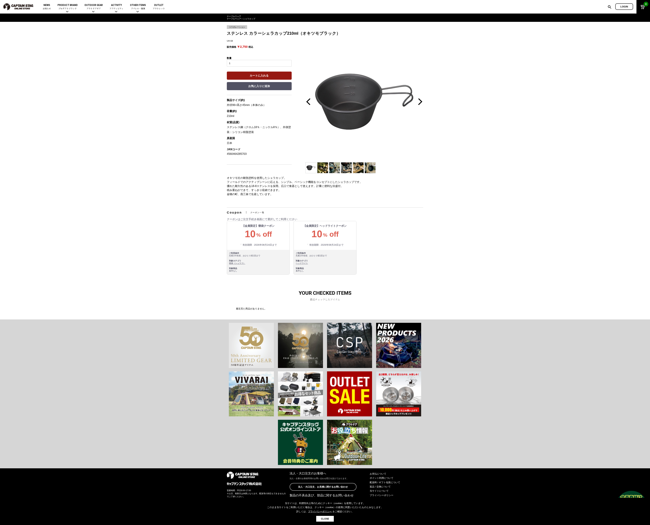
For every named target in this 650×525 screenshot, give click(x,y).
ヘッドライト (302, 263)
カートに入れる (259, 75)
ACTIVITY (116, 7)
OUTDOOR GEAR (93, 7)
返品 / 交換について (380, 486)
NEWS (47, 7)
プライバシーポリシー (381, 495)
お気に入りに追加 (259, 86)
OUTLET (159, 7)
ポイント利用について (381, 478)
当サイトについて (379, 490)
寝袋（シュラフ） (237, 263)
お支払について (378, 473)
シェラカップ (249, 19)
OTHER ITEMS (138, 7)
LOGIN (624, 6)
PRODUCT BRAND (68, 7)
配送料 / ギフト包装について (385, 482)
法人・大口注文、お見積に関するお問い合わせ (323, 486)
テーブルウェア (234, 16)
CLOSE (325, 518)
